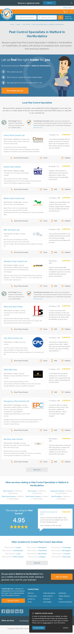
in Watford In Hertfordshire (12, 492)
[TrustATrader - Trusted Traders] (7, 11)
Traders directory (64, 596)
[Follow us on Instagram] (12, 611)
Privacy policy (32, 596)
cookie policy (47, 623)
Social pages (47, 602)
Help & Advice (48, 596)
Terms (30, 602)
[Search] (60, 17)
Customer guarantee (65, 602)
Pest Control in (13, 547)
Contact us (31, 599)
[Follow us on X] (8, 611)
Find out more (38, 127)
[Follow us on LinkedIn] (17, 611)
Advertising (62, 593)
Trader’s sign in (68, 7)
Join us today (62, 576)
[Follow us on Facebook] (3, 611)
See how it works (13, 600)
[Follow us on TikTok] (21, 611)
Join (49, 3)
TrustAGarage (23, 621)
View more (37, 470)
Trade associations (49, 593)
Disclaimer (46, 599)
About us (31, 593)
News (60, 599)
